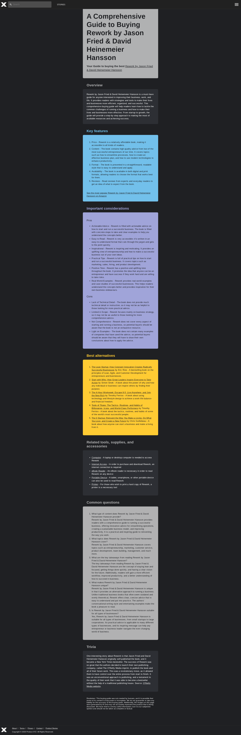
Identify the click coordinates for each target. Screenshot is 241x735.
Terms (22, 728)
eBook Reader (98, 471)
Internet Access (99, 464)
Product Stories (52, 728)
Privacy (30, 728)
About (14, 728)
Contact (39, 728)
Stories (61, 5)
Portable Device (99, 477)
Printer (95, 484)
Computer (96, 457)
